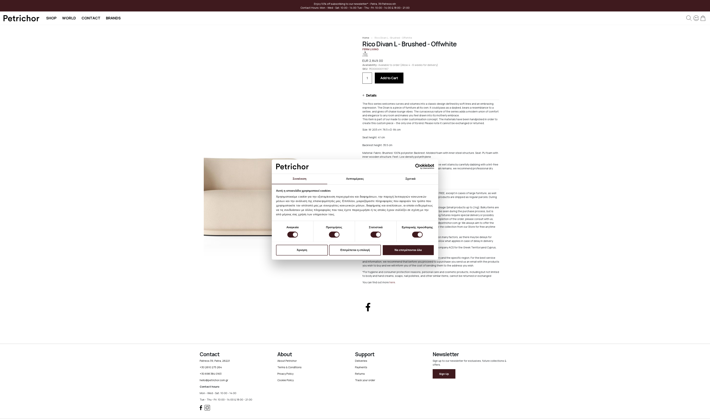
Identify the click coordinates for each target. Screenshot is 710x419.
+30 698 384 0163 (211, 373)
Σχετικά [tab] (410, 178)
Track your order (365, 380)
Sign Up (444, 374)
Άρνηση (302, 250)
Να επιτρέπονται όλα (408, 250)
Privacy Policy (285, 373)
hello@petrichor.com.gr (214, 380)
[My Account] (696, 18)
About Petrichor (287, 360)
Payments (361, 367)
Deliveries (361, 360)
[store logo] (21, 18)
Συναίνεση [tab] (299, 178)
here (392, 282)
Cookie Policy (285, 380)
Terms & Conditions (289, 367)
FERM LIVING (370, 49)
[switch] (334, 235)
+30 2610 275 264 (211, 367)
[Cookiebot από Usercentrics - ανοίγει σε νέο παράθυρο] (418, 166)
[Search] (689, 18)
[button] (430, 95)
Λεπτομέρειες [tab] (355, 178)
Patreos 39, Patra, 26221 (215, 360)
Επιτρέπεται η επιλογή (355, 250)
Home (365, 37)
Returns (360, 373)
